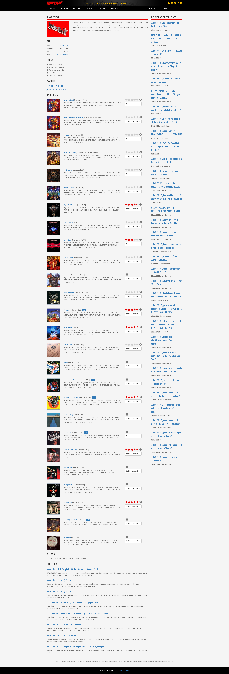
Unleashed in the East (70, 449)
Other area (123, 3)
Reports (114, 8)
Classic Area (64, 45)
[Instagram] (181, 3)
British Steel (68, 432)
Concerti (102, 8)
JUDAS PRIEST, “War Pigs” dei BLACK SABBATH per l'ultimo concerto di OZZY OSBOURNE (166, 146)
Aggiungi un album (58, 89)
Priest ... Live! (68, 344)
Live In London (68, 222)
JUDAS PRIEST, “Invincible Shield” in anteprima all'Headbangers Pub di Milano (165, 408)
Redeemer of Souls (70, 152)
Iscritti (151, 8)
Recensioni (65, 8)
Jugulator (67, 274)
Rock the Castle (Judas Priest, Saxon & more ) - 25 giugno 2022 (72, 602)
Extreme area (99, 3)
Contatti (164, 8)
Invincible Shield (69, 100)
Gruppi (52, 8)
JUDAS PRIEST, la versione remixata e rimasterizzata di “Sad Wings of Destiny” (166, 66)
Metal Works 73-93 (70, 292)
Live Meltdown (68, 257)
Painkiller (67, 309)
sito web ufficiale (63, 54)
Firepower (67, 134)
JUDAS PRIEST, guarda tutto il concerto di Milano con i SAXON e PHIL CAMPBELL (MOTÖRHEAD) (166, 309)
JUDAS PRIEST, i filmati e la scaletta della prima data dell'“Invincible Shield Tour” (166, 356)
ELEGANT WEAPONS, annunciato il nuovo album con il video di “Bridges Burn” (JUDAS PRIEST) (165, 94)
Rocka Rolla (67, 537)
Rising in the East (69, 187)
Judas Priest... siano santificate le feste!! (63, 635)
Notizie (89, 8)
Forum (139, 8)
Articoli (127, 8)
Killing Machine (68, 484)
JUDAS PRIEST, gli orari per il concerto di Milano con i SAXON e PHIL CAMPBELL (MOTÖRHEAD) (166, 324)
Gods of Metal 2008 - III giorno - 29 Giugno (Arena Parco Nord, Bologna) (75, 646)
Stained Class (68, 467)
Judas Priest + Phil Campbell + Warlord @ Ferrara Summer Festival (73, 569)
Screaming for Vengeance (72, 397)
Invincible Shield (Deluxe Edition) (74, 117)
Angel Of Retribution (70, 204)
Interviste (77, 8)
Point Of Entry (68, 414)
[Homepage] (54, 3)
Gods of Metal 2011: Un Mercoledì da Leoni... (64, 624)
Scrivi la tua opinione (133, 104)
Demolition (67, 240)
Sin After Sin (68, 502)
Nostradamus (68, 170)
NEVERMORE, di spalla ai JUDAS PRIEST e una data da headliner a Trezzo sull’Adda (166, 38)
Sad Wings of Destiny (70, 519)
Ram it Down (68, 327)
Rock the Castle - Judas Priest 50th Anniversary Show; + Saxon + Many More (77, 613)
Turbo (66, 362)
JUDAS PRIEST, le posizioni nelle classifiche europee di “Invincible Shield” (164, 340)
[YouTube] (172, 3)
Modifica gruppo (57, 86)
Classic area (90, 3)
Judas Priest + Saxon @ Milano (59, 580)
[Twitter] (175, 3)
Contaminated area (111, 3)
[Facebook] (169, 3)
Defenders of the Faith (71, 379)
